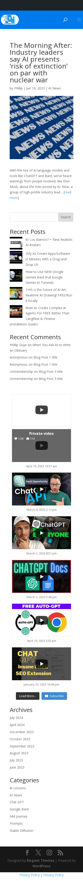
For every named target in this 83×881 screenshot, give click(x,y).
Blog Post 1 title (45, 357)
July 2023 (16, 760)
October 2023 (20, 739)
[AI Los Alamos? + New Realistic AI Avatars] (16, 244)
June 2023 (17, 767)
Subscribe (57, 696)
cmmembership (21, 371)
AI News (54, 88)
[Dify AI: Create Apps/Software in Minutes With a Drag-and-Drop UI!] (16, 258)
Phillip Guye (18, 345)
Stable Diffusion (21, 830)
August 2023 (19, 753)
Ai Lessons (18, 788)
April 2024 (17, 725)
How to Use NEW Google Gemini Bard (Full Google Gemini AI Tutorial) (44, 277)
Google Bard (19, 809)
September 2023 (22, 746)
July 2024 (16, 717)
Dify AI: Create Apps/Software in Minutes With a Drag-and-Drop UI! (48, 259)
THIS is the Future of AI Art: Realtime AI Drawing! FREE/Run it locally (49, 295)
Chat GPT (17, 802)
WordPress (41, 866)
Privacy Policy (29, 875)
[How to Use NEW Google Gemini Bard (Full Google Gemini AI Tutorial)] (16, 276)
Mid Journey (18, 816)
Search (66, 217)
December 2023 (22, 732)
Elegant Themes (40, 860)
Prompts (16, 823)
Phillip (18, 88)
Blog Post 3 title (51, 371)
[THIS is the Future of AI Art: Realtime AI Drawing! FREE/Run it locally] (16, 294)
